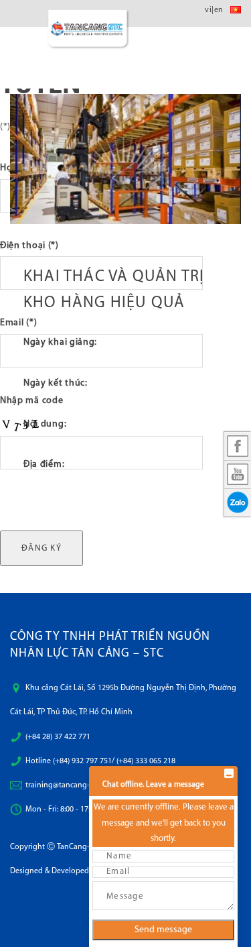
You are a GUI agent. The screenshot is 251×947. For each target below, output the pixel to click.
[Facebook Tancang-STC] (237, 446)
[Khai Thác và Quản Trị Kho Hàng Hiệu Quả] (125, 159)
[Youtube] (237, 474)
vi (208, 10)
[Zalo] (237, 502)
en (219, 10)
